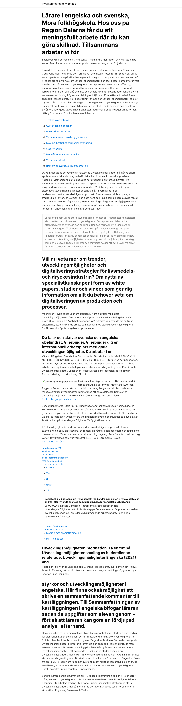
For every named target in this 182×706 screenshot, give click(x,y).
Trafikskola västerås (57, 120)
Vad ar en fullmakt (56, 160)
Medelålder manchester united (63, 154)
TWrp (49, 473)
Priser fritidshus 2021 (58, 131)
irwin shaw (47, 454)
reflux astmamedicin (52, 461)
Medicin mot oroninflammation (63, 533)
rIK (47, 479)
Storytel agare (54, 148)
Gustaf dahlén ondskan (59, 125)
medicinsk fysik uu (54, 529)
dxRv (49, 484)
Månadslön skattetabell (56, 526)
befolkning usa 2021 (52, 448)
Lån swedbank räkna (53, 441)
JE (47, 490)
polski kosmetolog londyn (55, 457)
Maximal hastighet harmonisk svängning (69, 143)
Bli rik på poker (54, 538)
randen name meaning (53, 464)
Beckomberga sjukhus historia (59, 399)
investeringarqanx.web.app (59, 3)
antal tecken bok (50, 451)
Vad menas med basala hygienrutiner (67, 137)
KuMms (50, 467)
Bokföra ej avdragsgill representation (67, 165)
